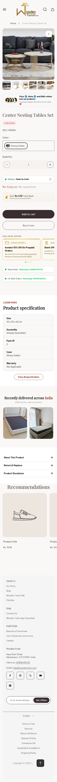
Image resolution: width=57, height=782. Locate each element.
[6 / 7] (50, 85)
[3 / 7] (24, 85)
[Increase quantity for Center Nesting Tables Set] (50, 165)
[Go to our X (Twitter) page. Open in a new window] (30, 675)
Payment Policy (28, 738)
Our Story (10, 586)
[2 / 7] (15, 85)
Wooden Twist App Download (20, 618)
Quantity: (8, 156)
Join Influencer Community (19, 635)
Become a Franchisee (16, 631)
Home (13, 23)
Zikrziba (10, 600)
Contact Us (11, 613)
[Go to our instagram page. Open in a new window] (20, 675)
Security (28, 728)
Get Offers (41, 700)
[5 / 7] (42, 85)
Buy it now (28, 225)
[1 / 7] (7, 85)
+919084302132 (23, 662)
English (26, 715)
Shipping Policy (28, 752)
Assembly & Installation (28, 748)
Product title (10, 541)
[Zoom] (49, 34)
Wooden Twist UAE (15, 595)
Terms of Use (28, 723)
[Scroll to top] (40, 763)
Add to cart (28, 214)
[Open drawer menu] (4, 9)
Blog (8, 590)
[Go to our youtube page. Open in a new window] (40, 675)
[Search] (44, 9)
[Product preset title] (25, 515)
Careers (10, 640)
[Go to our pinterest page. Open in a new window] (10, 685)
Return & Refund (28, 733)
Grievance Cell (28, 743)
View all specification (28, 377)
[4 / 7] (33, 85)
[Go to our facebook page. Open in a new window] (10, 675)
